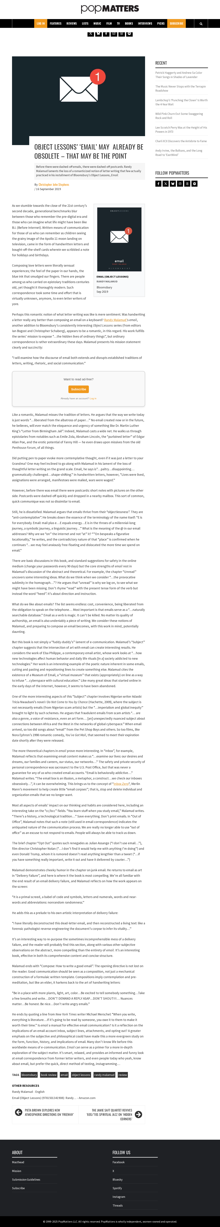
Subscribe (176, 23)
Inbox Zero (121, 784)
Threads (118, 1205)
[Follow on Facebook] (106, 33)
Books (129, 23)
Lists (85, 23)
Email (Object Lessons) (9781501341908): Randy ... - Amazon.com (54, 1098)
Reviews (72, 23)
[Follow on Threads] (121, 33)
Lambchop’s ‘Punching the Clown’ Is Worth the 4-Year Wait (181, 102)
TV (118, 23)
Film (109, 23)
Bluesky (118, 1179)
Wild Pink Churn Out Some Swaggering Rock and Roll (179, 116)
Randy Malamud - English (28, 1092)
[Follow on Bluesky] (98, 33)
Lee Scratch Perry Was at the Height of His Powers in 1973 (181, 130)
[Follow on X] (90, 33)
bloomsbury (29, 1075)
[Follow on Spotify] (129, 33)
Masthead (18, 1162)
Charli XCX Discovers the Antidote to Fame (181, 141)
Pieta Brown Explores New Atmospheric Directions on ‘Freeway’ (49, 1112)
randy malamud (104, 1075)
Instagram (119, 1197)
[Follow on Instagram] (114, 33)
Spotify (117, 1188)
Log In (41, 23)
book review (49, 1075)
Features (55, 23)
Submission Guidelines (26, 1179)
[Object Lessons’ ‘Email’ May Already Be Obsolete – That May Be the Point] (78, 100)
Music (97, 23)
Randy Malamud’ (115, 320)
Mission (16, 1171)
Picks (161, 23)
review (123, 1075)
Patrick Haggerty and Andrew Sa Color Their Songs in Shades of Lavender (178, 75)
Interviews (145, 23)
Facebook (119, 1162)
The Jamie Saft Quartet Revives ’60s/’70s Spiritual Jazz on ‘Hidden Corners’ (109, 1114)
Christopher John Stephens (54, 184)
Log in (93, 398)
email (64, 1075)
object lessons (81, 1075)
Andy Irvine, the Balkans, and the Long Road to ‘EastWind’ (178, 153)
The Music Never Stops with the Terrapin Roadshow (180, 88)
